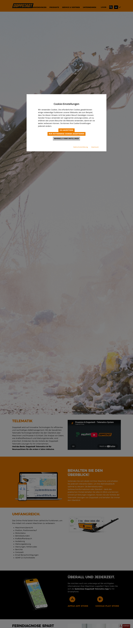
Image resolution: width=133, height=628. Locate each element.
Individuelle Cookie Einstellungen (66, 139)
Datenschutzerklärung (80, 147)
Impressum (95, 147)
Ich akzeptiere (66, 130)
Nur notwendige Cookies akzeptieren (66, 134)
